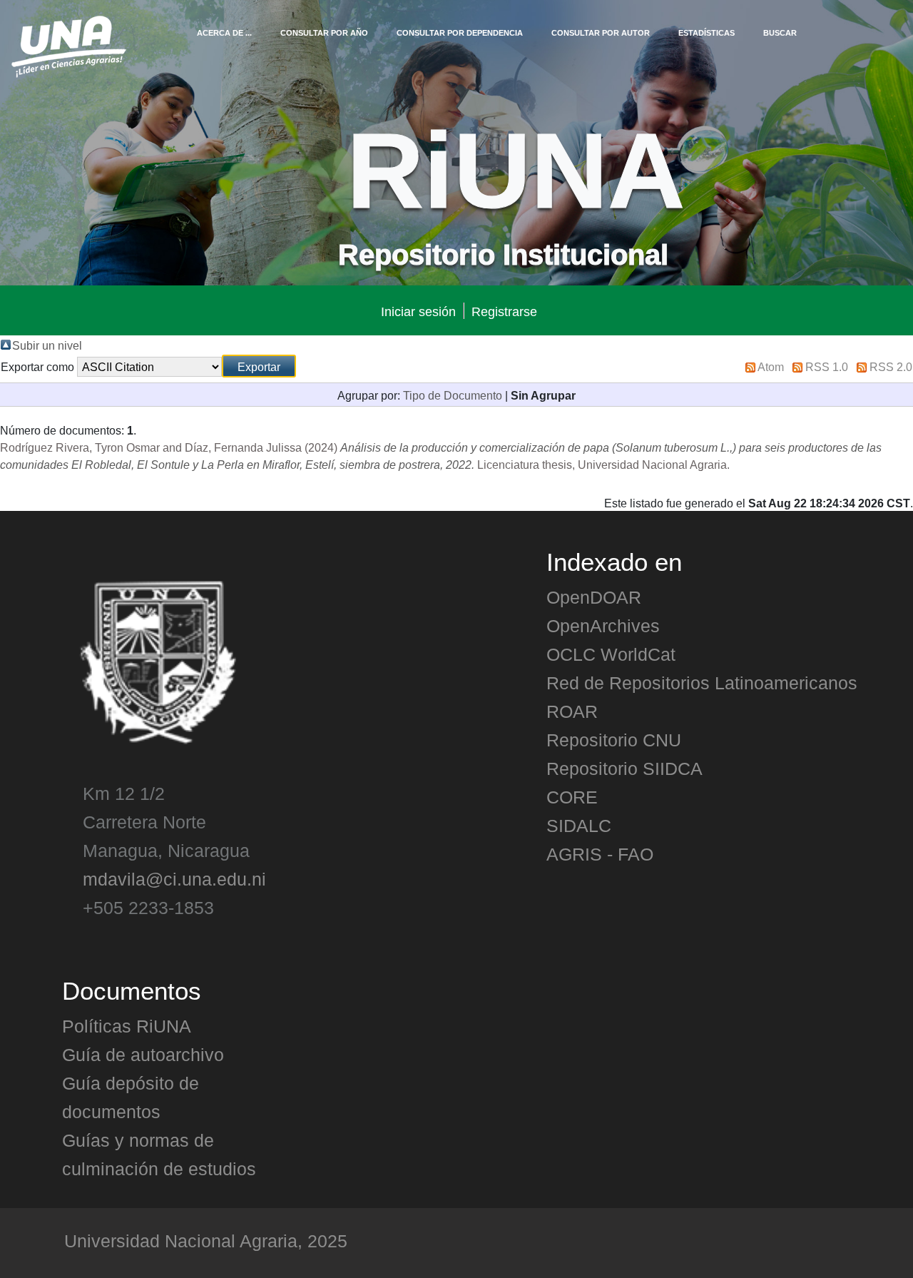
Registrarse (504, 311)
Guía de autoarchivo (143, 1054)
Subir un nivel (47, 345)
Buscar (780, 32)
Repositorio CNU (613, 739)
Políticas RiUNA (126, 1025)
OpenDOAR (593, 596)
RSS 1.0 (826, 366)
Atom (771, 366)
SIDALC (578, 825)
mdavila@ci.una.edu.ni (174, 878)
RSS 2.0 (890, 366)
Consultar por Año (324, 32)
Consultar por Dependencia (460, 32)
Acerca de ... (224, 32)
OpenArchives (603, 625)
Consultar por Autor (600, 32)
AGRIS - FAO (599, 853)
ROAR (572, 710)
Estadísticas (706, 32)
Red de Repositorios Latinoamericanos (701, 682)
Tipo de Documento (452, 394)
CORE (572, 796)
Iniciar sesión (418, 311)
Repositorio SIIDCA (624, 768)
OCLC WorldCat (610, 653)
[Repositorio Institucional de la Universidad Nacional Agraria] (68, 44)
